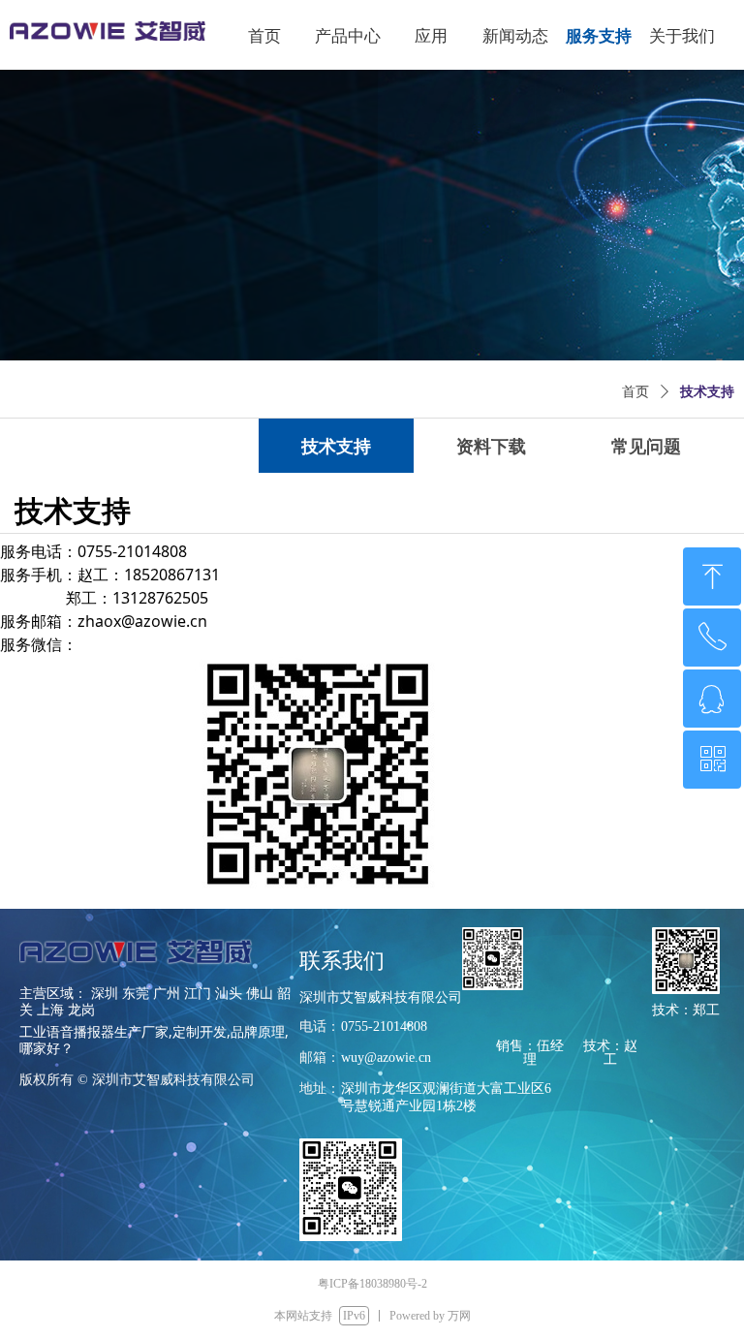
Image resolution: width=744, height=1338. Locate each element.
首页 (635, 392)
